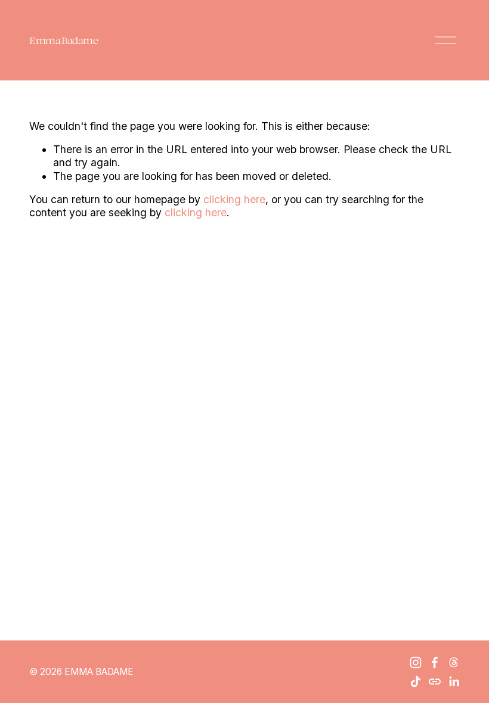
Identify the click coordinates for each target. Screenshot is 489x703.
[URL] (435, 682)
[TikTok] (416, 682)
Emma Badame (63, 40)
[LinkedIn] (454, 682)
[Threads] (454, 662)
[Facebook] (435, 662)
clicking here (234, 199)
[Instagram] (416, 662)
